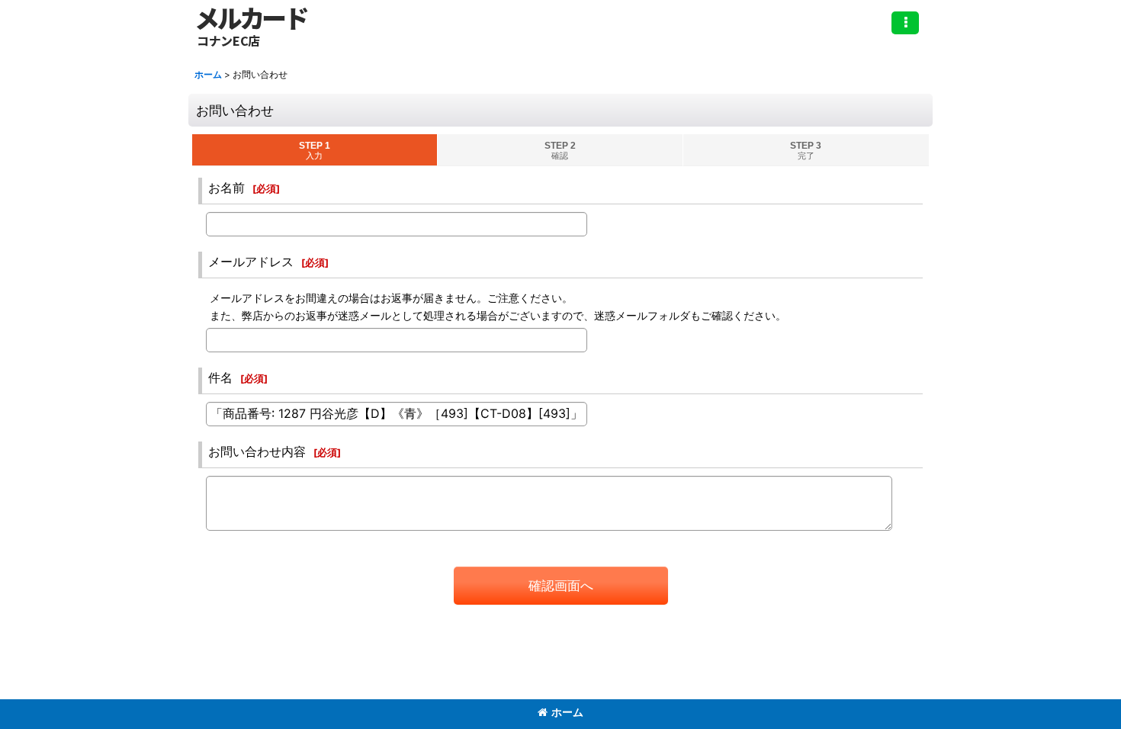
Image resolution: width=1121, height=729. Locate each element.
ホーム (567, 711)
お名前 (226, 187)
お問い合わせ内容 (257, 451)
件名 (220, 377)
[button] (905, 22)
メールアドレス (251, 261)
